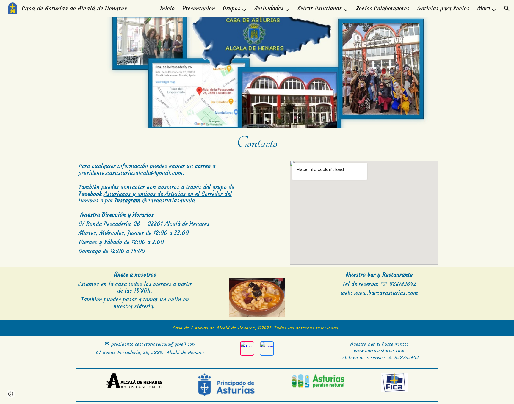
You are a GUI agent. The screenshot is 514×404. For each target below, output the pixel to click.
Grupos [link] (231, 8)
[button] (507, 8)
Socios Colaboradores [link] (382, 8)
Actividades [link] (268, 8)
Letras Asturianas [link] (319, 8)
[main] (257, 143)
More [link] (483, 8)
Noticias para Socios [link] (443, 8)
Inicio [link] (167, 8)
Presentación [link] (198, 8)
